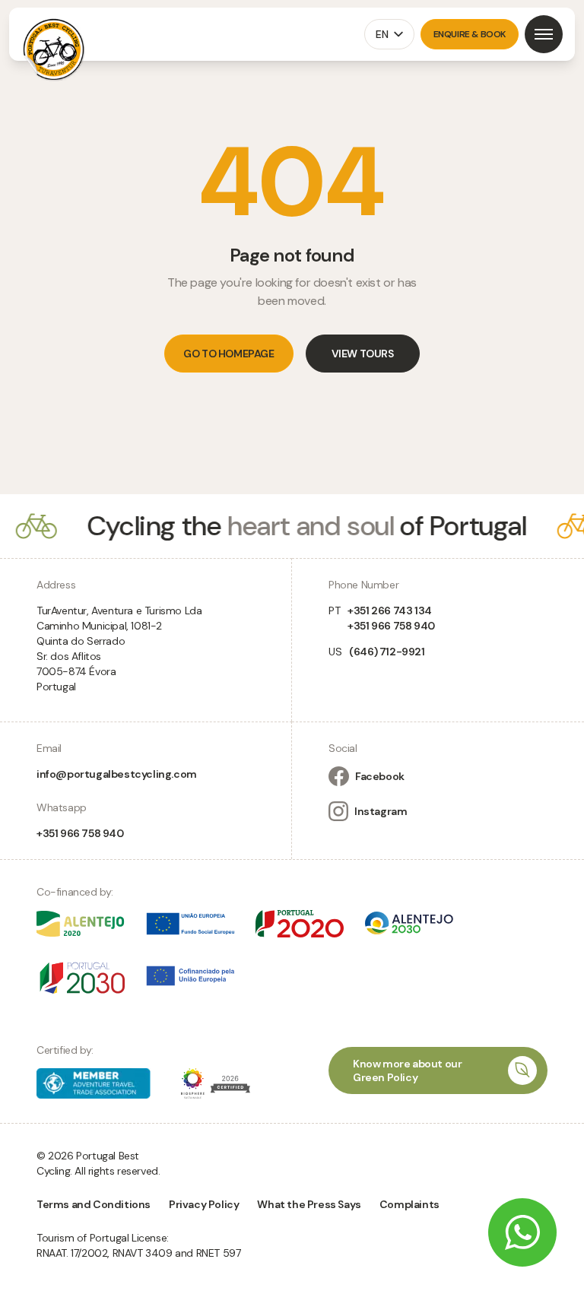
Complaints (409, 1204)
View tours (363, 353)
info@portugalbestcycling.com (116, 774)
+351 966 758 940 (80, 833)
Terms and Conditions (93, 1204)
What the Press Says (308, 1204)
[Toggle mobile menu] (544, 34)
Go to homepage (228, 353)
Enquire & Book (469, 34)
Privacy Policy (204, 1204)
